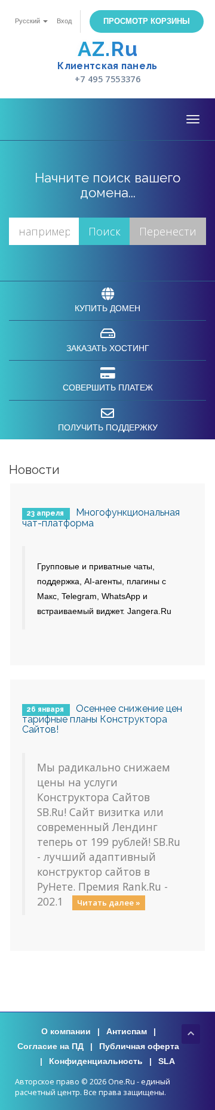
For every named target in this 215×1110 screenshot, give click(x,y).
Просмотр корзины (146, 21)
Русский (28, 20)
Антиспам (126, 1031)
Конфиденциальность (96, 1061)
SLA (166, 1061)
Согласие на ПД (50, 1046)
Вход (64, 20)
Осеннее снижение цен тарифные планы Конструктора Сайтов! (102, 719)
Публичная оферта (139, 1046)
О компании (66, 1031)
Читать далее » (108, 902)
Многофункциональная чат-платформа (101, 518)
